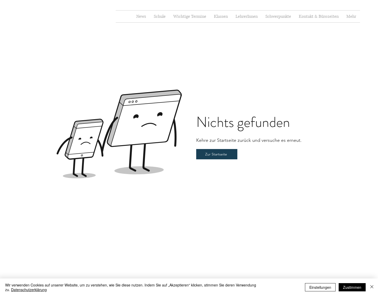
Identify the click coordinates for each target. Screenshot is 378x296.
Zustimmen (352, 287)
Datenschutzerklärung (29, 289)
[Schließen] (372, 287)
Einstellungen (320, 287)
